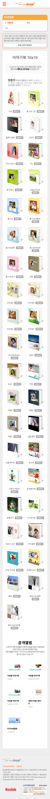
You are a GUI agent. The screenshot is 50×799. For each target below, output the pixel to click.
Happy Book (35, 190)
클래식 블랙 (10, 138)
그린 (31, 164)
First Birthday (14, 355)
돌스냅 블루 (10, 248)
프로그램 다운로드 (25, 45)
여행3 (10, 410)
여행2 (31, 410)
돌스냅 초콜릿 (35, 219)
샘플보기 (16, 111)
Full (10, 111)
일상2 (31, 355)
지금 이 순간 (10, 544)
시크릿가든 (31, 518)
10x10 (10, 22)
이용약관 (19, 766)
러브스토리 (10, 164)
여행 (31, 384)
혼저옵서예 (31, 489)
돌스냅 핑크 (10, 277)
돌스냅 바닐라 (35, 248)
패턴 (10, 596)
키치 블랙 (31, 544)
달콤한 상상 (31, 570)
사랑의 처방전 (14, 489)
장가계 (31, 463)
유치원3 (31, 303)
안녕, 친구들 (10, 570)
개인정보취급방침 (8, 766)
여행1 (10, 437)
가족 (31, 277)
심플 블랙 (31, 437)
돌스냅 (10, 219)
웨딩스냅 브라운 (14, 625)
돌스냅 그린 (31, 111)
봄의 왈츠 (10, 190)
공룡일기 (10, 518)
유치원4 (10, 303)
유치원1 (31, 329)
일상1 (10, 384)
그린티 (31, 138)
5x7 (6, 28)
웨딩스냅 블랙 (35, 596)
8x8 (28, 23)
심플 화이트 (10, 463)
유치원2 (10, 329)
